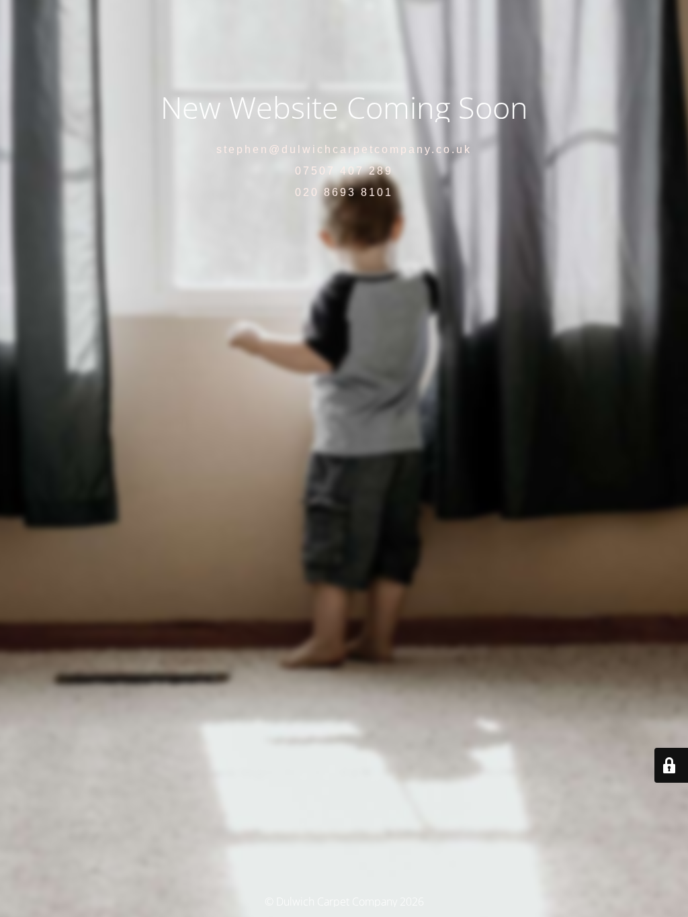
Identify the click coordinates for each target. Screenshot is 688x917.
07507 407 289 (344, 171)
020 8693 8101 (344, 192)
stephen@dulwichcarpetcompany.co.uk (344, 149)
